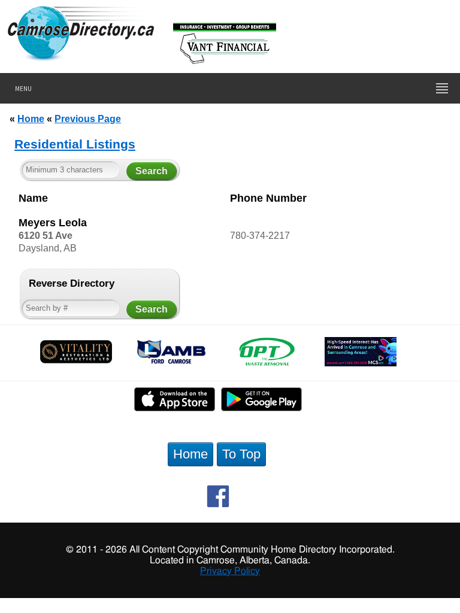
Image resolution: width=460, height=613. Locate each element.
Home (30, 118)
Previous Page (88, 118)
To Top (241, 454)
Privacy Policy (230, 571)
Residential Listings (74, 144)
